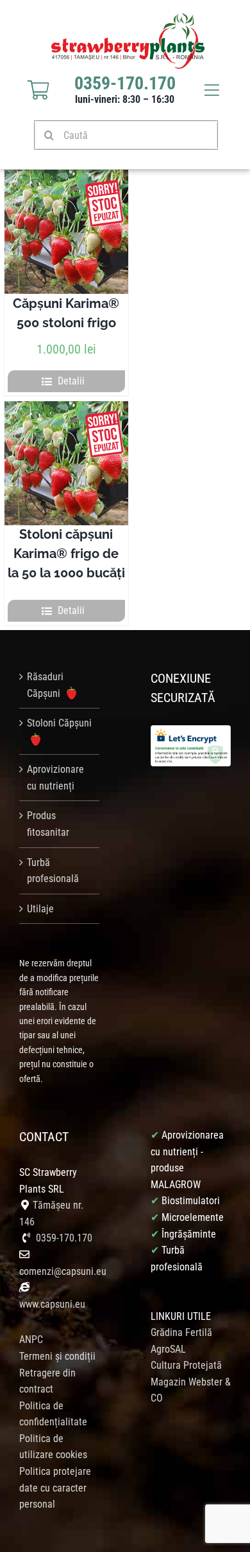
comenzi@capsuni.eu (62, 1271)
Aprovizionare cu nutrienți (55, 777)
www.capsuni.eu (52, 1304)
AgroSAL (168, 1349)
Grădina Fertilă (181, 1332)
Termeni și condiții (57, 1356)
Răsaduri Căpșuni (45, 685)
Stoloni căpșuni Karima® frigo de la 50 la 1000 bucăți (66, 554)
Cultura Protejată (186, 1365)
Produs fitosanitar (48, 823)
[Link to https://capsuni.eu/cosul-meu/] (38, 90)
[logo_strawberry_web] (128, 18)
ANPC (31, 1339)
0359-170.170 (64, 1238)
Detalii (71, 381)
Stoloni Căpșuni (59, 723)
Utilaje (40, 909)
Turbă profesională (53, 870)
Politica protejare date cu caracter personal (55, 1487)
